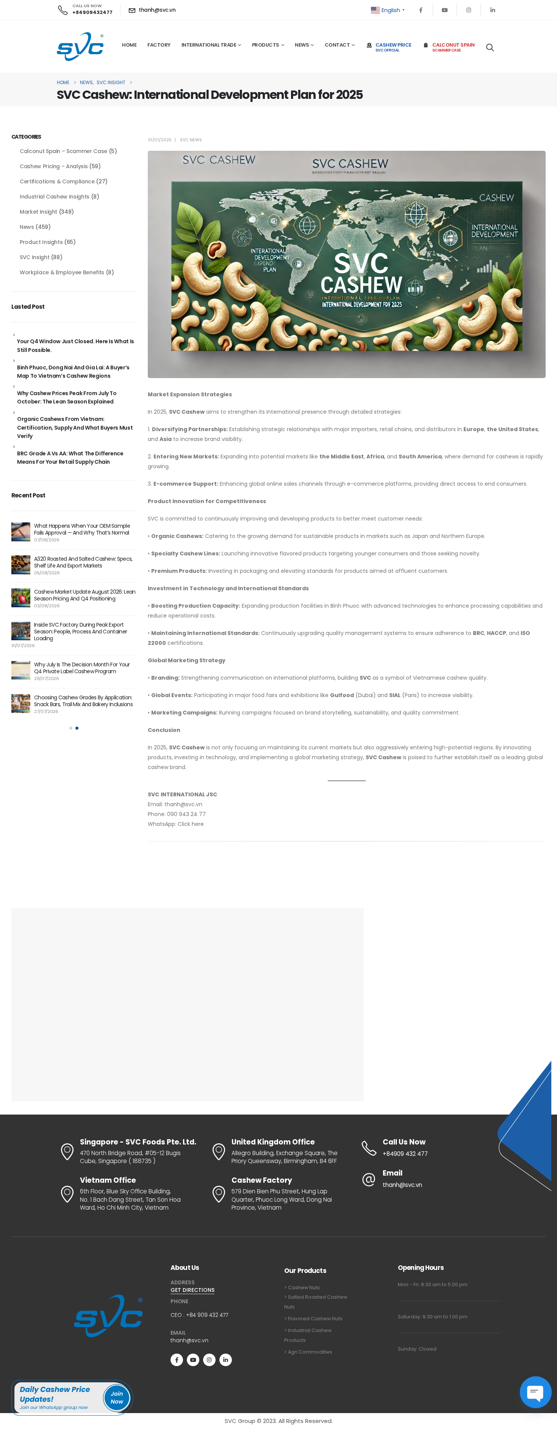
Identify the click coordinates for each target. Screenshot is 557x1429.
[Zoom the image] (108, 1295)
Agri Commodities (310, 1352)
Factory (159, 44)
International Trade (208, 44)
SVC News (191, 140)
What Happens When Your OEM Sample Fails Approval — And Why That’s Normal (82, 529)
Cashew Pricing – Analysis (54, 166)
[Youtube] (445, 10)
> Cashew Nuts (302, 1287)
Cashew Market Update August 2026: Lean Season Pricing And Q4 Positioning (84, 595)
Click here (191, 824)
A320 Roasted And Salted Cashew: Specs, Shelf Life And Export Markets (83, 562)
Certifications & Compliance (57, 181)
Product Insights (41, 242)
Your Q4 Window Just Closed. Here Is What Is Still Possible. (75, 345)
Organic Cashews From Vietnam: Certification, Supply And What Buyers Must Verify (75, 427)
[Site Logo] (80, 46)
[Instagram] (469, 10)
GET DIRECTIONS (192, 1290)
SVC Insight (34, 257)
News (302, 44)
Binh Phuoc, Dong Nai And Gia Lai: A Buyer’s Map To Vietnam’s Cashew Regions (73, 372)
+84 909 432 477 (207, 1315)
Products (265, 44)
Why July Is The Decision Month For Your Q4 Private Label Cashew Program (82, 668)
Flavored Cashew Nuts (315, 1318)
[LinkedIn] (492, 10)
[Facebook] (421, 10)
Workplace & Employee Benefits (62, 272)
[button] (490, 47)
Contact (337, 44)
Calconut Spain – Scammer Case (63, 151)
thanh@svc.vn (189, 1340)
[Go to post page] (20, 531)
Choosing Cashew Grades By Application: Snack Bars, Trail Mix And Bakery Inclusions (83, 701)
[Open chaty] (536, 1392)
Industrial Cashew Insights (54, 196)
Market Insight (38, 212)
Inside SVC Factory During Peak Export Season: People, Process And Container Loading (80, 631)
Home (129, 44)
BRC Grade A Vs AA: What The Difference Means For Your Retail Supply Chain (70, 458)
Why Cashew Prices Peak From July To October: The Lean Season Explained (67, 397)
